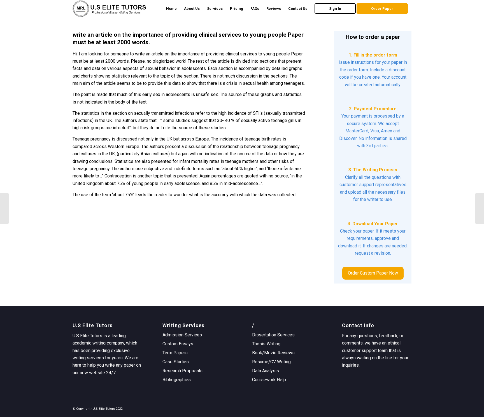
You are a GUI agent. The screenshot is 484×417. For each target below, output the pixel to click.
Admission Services (182, 335)
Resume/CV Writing (271, 361)
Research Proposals (182, 370)
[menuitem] (171, 8)
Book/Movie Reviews (273, 352)
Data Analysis (265, 370)
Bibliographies (176, 379)
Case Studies (175, 361)
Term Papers (175, 352)
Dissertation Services (273, 335)
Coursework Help (269, 379)
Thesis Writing (266, 343)
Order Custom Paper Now (373, 273)
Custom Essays (177, 343)
